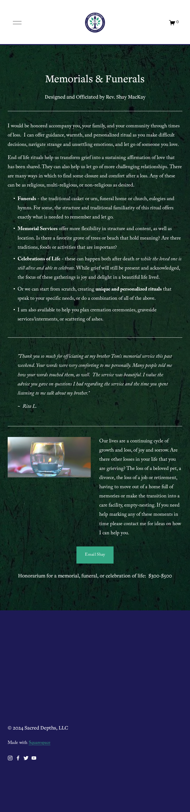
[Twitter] (26, 758)
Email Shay (95, 555)
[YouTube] (33, 758)
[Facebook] (18, 758)
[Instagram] (10, 758)
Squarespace (39, 743)
